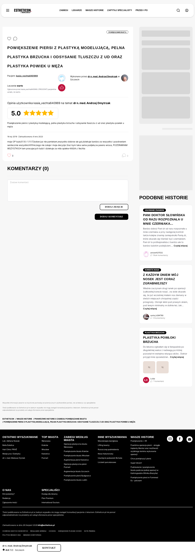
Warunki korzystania (32, 535)
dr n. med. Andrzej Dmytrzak (102, 76)
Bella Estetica (8, 445)
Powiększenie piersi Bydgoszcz (77, 475)
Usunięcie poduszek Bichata (110, 458)
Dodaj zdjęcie (114, 207)
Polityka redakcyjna (11, 535)
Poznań (45, 458)
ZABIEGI (63, 10)
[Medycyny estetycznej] (22, 11)
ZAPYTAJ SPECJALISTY (119, 10)
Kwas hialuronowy (105, 454)
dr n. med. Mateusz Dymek (13, 458)
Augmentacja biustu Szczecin (76, 471)
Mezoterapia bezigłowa (108, 441)
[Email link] (189, 439)
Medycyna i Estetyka (11, 454)
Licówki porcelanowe (107, 462)
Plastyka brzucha (155, 332)
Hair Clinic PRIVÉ (9, 449)
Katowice (46, 454)
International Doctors (50, 502)
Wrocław (45, 449)
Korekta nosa (152, 270)
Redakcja (6, 498)
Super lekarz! (136, 463)
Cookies (52, 531)
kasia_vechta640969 (27, 75)
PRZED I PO (142, 10)
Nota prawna (89, 531)
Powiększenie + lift (139, 441)
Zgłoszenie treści (9, 502)
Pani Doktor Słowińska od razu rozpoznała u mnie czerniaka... (164, 219)
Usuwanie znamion (154, 210)
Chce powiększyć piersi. (141, 458)
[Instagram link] (170, 439)
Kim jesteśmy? (8, 494)
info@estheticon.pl (46, 525)
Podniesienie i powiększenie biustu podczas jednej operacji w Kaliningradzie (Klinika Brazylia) (144, 470)
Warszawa (46, 441)
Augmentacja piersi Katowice (76, 460)
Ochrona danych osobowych (15, 531)
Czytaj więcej (181, 245)
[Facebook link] (180, 439)
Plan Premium (47, 498)
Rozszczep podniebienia (108, 449)
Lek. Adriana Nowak (11, 441)
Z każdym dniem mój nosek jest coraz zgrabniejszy (160, 279)
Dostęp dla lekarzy (50, 494)
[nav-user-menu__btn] (187, 10)
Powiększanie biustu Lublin (75, 480)
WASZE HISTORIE (94, 10)
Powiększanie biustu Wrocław (76, 455)
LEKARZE (77, 10)
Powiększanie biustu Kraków (76, 451)
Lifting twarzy (104, 445)
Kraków (45, 445)
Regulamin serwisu (38, 531)
